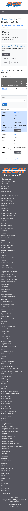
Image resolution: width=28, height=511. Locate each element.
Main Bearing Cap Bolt (7, 351)
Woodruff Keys (5, 493)
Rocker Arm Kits (5, 403)
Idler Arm (3, 223)
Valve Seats (4, 466)
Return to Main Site (6, 191)
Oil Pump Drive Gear (7, 366)
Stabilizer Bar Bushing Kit (8, 243)
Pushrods (4, 386)
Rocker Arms (4, 418)
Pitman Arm (4, 233)
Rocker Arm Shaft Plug (7, 413)
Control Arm (4, 211)
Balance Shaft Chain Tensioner (10, 279)
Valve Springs (5, 473)
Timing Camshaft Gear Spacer (10, 431)
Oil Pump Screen (6, 376)
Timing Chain (5, 434)
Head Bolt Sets (5, 331)
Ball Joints (4, 206)
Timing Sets (4, 456)
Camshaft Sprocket (6, 294)
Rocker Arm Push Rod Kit (8, 411)
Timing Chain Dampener (8, 436)
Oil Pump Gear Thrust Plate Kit (10, 369)
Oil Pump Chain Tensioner (8, 364)
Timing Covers (5, 448)
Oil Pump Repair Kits (7, 374)
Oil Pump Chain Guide (7, 361)
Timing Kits (4, 453)
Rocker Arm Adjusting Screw (9, 391)
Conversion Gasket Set (7, 304)
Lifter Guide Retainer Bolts (8, 346)
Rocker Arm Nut (5, 406)
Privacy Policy (14, 497)
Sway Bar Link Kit (6, 248)
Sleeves (3, 240)
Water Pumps (5, 491)
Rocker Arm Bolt (5, 398)
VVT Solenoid (5, 488)
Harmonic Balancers (7, 329)
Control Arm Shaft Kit (7, 218)
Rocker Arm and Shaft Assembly (10, 394)
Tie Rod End (14, 62)
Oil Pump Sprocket (6, 379)
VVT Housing (4, 483)
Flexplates (4, 321)
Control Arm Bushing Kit (8, 215)
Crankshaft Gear (6, 306)
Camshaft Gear (5, 289)
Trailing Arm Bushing (7, 268)
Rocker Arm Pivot (6, 408)
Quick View (18, 130)
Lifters (3, 349)
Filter (4, 105)
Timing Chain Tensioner (8, 441)
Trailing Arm (4, 265)
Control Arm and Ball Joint (8, 213)
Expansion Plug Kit (6, 314)
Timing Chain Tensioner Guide (10, 443)
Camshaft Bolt (5, 287)
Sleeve (5, 62)
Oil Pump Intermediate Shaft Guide (11, 371)
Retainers (4, 389)
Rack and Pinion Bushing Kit (9, 235)
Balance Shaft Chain (7, 274)
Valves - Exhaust (5, 478)
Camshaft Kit (4, 291)
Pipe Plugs (4, 384)
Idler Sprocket (5, 339)
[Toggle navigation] (3, 12)
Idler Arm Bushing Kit (7, 228)
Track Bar (3, 260)
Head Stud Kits (5, 336)
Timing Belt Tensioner (7, 426)
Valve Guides (4, 458)
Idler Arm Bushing (6, 225)
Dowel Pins (4, 311)
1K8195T (16, 135)
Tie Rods (3, 255)
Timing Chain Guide (6, 439)
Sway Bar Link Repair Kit (8, 250)
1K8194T (4, 89)
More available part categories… (10, 159)
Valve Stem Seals (6, 476)
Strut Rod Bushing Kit (7, 245)
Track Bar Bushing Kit (7, 263)
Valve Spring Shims (6, 471)
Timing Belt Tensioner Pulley (9, 429)
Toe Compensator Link (7, 258)
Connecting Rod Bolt (7, 301)
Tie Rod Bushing (5, 253)
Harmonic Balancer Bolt (8, 326)
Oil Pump (3, 356)
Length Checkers (6, 344)
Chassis (8, 25)
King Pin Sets (5, 230)
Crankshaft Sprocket (7, 309)
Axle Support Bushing (7, 203)
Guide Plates (4, 324)
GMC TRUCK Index (18, 25)
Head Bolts (4, 334)
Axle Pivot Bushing (6, 201)
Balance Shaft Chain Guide (8, 277)
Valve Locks (4, 463)
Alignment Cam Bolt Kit (7, 198)
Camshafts (4, 299)
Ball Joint (6, 54)
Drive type (5, 98)
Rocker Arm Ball (5, 396)
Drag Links (4, 220)
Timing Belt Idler (6, 424)
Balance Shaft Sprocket (8, 282)
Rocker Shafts (5, 421)
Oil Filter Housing (6, 354)
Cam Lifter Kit (5, 284)
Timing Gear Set (5, 451)
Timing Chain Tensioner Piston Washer (12, 446)
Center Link (4, 208)
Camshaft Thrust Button (8, 296)
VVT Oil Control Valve (7, 486)
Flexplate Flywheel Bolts (8, 319)
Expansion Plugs (6, 316)
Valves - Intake (5, 481)
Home (3, 25)
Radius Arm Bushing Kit (8, 238)
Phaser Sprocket (6, 381)
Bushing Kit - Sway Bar (10, 58)
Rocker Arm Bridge (6, 401)
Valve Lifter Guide (6, 461)
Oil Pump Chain (5, 359)
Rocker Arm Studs (6, 416)
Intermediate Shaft (6, 341)
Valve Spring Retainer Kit (8, 468)
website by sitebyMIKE (14, 504)
